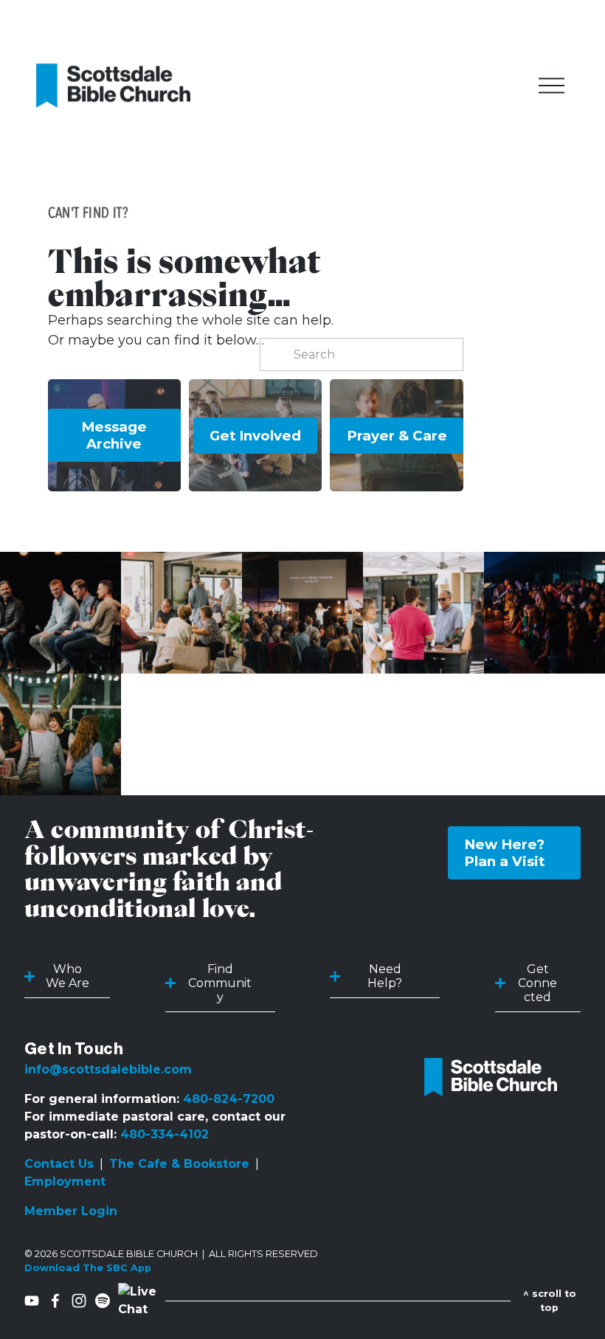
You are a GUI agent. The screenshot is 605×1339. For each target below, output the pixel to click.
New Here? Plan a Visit (504, 853)
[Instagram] (79, 1300)
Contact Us (59, 1164)
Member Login (70, 1211)
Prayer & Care (397, 435)
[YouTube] (31, 1300)
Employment (65, 1181)
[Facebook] (55, 1300)
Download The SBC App (87, 1267)
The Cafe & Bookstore (179, 1164)
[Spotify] (102, 1300)
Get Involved (255, 435)
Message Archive (114, 435)
